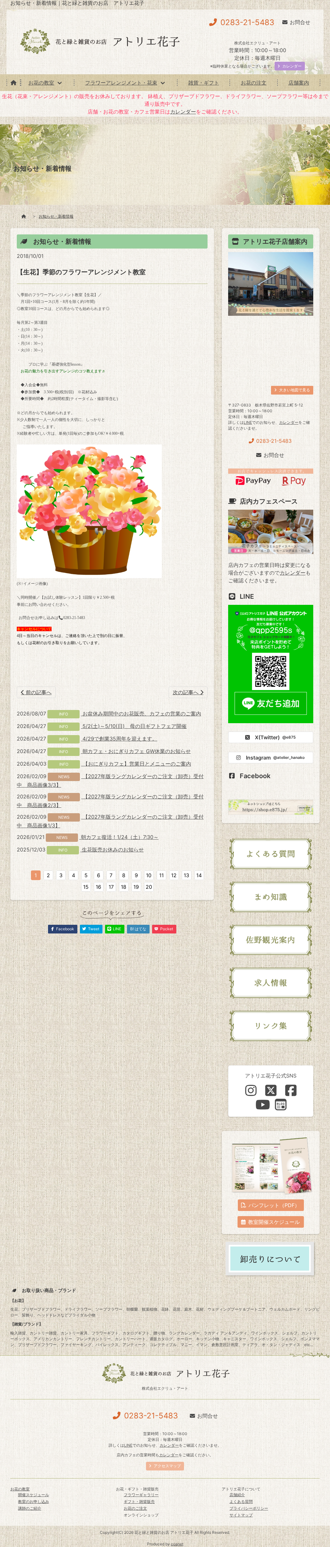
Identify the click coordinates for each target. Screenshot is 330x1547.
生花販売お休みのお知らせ (112, 849)
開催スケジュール (33, 1494)
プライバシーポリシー (248, 1508)
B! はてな (138, 928)
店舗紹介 (237, 1494)
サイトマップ (241, 1515)
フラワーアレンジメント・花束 (121, 82)
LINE (248, 422)
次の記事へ (186, 692)
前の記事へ (38, 692)
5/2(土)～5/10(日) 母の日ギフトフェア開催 (134, 726)
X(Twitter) (275, 737)
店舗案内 (298, 82)
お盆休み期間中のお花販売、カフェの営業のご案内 (141, 713)
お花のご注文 (135, 1508)
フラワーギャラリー (141, 1494)
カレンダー (183, 111)
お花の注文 (254, 82)
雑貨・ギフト (203, 82)
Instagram (275, 757)
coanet (177, 1544)
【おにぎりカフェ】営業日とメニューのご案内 (136, 763)
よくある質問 (241, 1501)
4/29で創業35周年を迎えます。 (119, 738)
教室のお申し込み (33, 1501)
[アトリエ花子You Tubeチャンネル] (262, 1104)
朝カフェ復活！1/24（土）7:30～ (119, 837)
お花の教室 (41, 82)
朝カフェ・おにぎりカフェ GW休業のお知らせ (136, 751)
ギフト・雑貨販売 (139, 1501)
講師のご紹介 (29, 1508)
